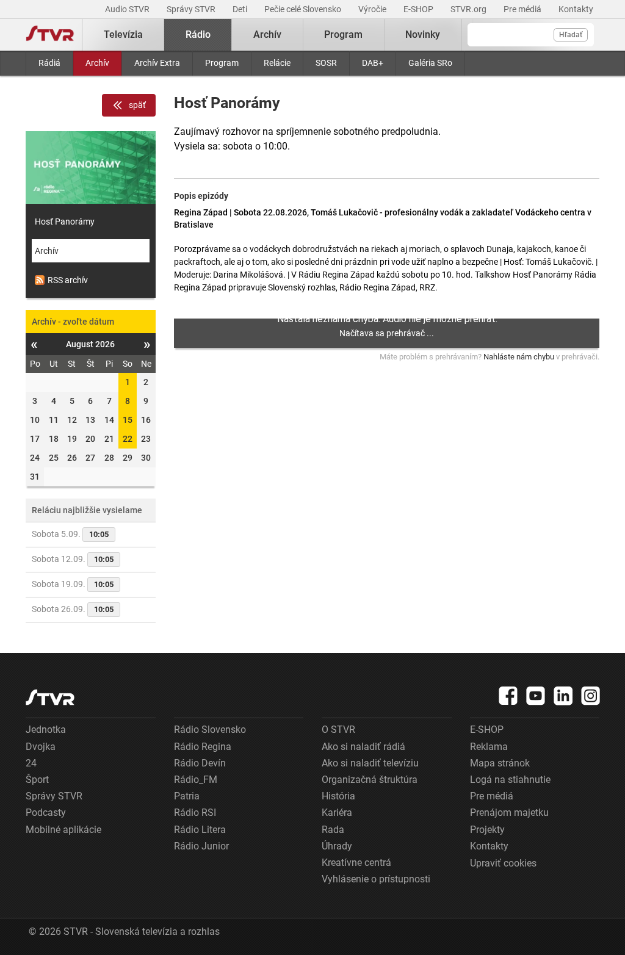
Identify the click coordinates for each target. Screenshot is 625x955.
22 (127, 439)
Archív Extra (157, 63)
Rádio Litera (200, 829)
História (338, 796)
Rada (333, 829)
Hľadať (570, 35)
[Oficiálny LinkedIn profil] (563, 695)
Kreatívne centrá (356, 862)
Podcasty (46, 812)
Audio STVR (128, 9)
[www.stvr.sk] (50, 697)
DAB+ (372, 63)
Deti (241, 9)
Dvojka (41, 746)
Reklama (489, 746)
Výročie (373, 9)
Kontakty (575, 9)
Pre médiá (523, 9)
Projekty (487, 829)
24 (31, 763)
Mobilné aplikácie (63, 829)
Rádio (198, 34)
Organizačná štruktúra (369, 779)
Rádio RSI (195, 812)
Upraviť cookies (503, 863)
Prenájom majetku (509, 812)
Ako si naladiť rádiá (363, 746)
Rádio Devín (200, 763)
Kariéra (337, 812)
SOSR (326, 63)
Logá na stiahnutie (510, 779)
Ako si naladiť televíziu (370, 763)
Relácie (277, 63)
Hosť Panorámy (65, 221)
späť (137, 105)
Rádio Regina (202, 746)
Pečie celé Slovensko (303, 9)
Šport (37, 779)
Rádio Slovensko (210, 729)
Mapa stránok (500, 763)
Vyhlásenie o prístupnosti (376, 879)
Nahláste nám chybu (518, 356)
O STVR (338, 729)
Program (222, 63)
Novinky (422, 34)
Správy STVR (192, 9)
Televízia (123, 34)
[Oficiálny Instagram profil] (591, 695)
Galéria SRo (430, 63)
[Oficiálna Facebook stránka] (508, 695)
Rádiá (49, 63)
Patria (187, 796)
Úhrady (337, 846)
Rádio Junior (201, 846)
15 (127, 420)
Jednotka (46, 729)
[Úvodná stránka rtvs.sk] (50, 35)
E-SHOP (419, 9)
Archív (97, 63)
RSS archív (68, 280)
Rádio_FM (195, 779)
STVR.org (469, 9)
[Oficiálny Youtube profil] (536, 695)
